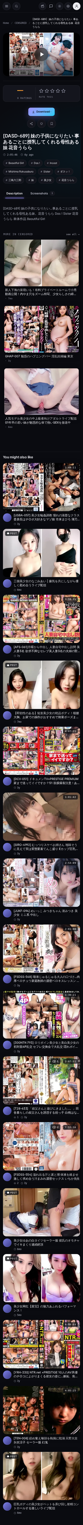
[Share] (31, 123)
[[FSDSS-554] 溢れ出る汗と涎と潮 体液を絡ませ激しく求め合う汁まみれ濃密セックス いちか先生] (41, 1153)
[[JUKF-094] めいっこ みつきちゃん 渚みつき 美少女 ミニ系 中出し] (41, 889)
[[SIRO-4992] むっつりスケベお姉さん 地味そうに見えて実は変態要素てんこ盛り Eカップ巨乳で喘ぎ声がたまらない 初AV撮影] (41, 824)
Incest (53, 163)
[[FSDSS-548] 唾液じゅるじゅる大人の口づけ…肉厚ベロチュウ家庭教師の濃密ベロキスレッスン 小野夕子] (41, 956)
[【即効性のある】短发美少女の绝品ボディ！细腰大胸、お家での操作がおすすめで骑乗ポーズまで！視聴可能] (41, 692)
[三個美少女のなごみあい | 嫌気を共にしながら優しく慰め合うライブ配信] (41, 560)
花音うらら (68, 180)
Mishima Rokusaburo (21, 171)
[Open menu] (7, 6)
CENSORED (21, 23)
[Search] (16, 6)
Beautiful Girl (16, 163)
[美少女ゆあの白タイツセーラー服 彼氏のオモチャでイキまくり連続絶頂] (41, 1219)
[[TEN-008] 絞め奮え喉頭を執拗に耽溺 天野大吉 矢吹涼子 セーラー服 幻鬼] (41, 1417)
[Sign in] (76, 6)
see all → (73, 234)
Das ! (37, 163)
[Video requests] (42, 6)
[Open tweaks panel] (68, 6)
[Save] (51, 123)
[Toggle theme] (59, 6)
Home (6, 23)
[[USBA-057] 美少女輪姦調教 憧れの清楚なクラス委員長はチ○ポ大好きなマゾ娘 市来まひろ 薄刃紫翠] (41, 494)
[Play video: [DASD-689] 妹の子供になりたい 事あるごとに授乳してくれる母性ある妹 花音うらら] (41, 54)
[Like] (41, 123)
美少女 (48, 180)
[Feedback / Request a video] (51, 6)
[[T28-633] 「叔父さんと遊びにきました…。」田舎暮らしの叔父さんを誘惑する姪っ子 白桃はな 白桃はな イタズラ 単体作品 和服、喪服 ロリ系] (41, 1087)
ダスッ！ (65, 171)
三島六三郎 (15, 180)
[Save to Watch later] (74, 467)
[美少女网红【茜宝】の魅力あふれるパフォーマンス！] (41, 1285)
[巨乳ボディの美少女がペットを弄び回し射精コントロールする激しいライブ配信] (41, 1483)
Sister (46, 171)
